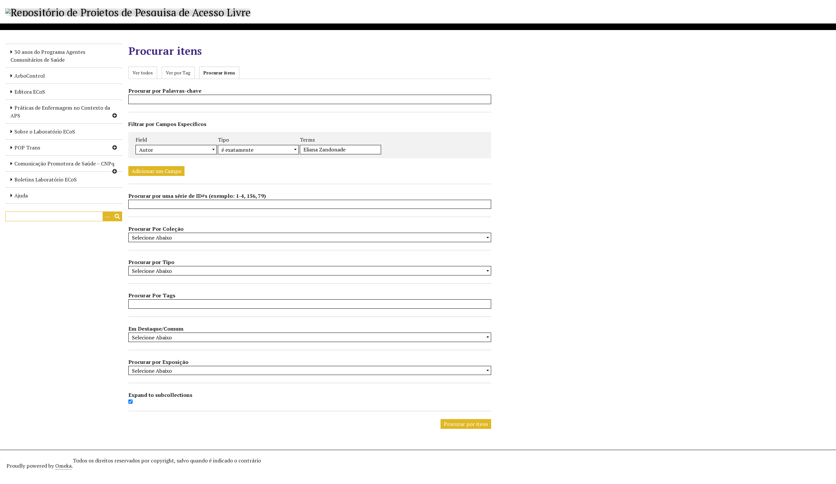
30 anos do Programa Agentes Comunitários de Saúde (47, 55)
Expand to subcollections (160, 394)
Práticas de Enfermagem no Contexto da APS (60, 111)
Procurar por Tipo (151, 262)
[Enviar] (117, 216)
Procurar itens (219, 73)
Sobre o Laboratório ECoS (44, 131)
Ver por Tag (178, 73)
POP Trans (27, 147)
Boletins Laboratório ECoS (45, 179)
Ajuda (21, 195)
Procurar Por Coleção (156, 228)
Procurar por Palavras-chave (164, 90)
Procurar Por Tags (151, 295)
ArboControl (29, 75)
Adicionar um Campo (156, 171)
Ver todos (143, 73)
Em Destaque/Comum (156, 328)
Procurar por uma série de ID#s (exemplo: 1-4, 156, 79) (197, 195)
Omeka (63, 465)
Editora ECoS (29, 91)
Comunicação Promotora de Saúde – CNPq (64, 163)
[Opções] (107, 216)
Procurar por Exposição (158, 362)
